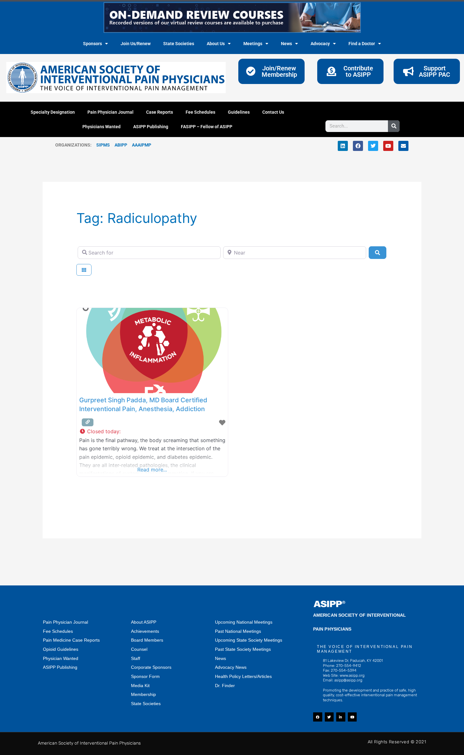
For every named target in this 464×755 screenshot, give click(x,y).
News (220, 658)
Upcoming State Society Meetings (248, 640)
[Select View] (84, 270)
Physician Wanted (60, 658)
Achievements (145, 631)
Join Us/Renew (136, 43)
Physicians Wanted (101, 126)
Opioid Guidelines (60, 649)
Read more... (152, 469)
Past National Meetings (238, 631)
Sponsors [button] (92, 43)
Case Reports (159, 112)
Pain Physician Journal (110, 112)
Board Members (147, 640)
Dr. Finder (225, 685)
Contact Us (273, 112)
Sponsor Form (145, 676)
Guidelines (239, 112)
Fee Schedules (200, 112)
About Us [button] (216, 43)
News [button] (286, 43)
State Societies (178, 43)
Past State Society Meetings (243, 649)
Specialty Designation (53, 112)
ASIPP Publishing (150, 126)
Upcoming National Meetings (243, 622)
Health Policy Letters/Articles (243, 676)
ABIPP (121, 144)
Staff (135, 658)
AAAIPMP (141, 144)
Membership (143, 694)
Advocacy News (231, 667)
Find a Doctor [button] (361, 43)
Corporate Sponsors (151, 667)
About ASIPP (143, 622)
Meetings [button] (252, 43)
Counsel (139, 649)
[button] (152, 431)
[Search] (394, 126)
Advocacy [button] (320, 43)
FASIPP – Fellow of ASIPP (206, 126)
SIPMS (101, 144)
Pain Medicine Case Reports (71, 640)
